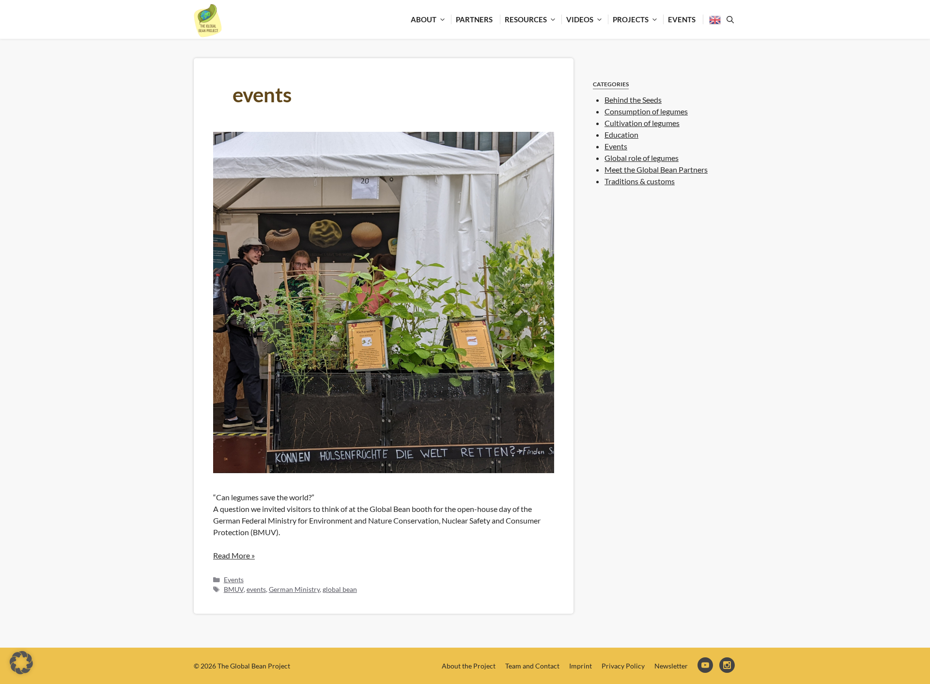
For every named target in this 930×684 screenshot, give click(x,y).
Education (621, 134)
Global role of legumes (641, 157)
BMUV (234, 589)
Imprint (580, 666)
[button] (21, 662)
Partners (474, 19)
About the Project (469, 666)
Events (682, 19)
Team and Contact (532, 666)
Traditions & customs (639, 181)
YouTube (706, 665)
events (256, 589)
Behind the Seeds (633, 99)
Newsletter (671, 666)
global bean (340, 589)
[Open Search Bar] (728, 19)
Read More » (234, 555)
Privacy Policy (623, 666)
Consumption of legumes (646, 111)
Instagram (727, 665)
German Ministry (294, 589)
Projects (631, 19)
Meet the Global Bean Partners (656, 169)
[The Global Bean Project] (208, 21)
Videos (579, 19)
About (423, 19)
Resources (526, 19)
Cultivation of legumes (642, 122)
